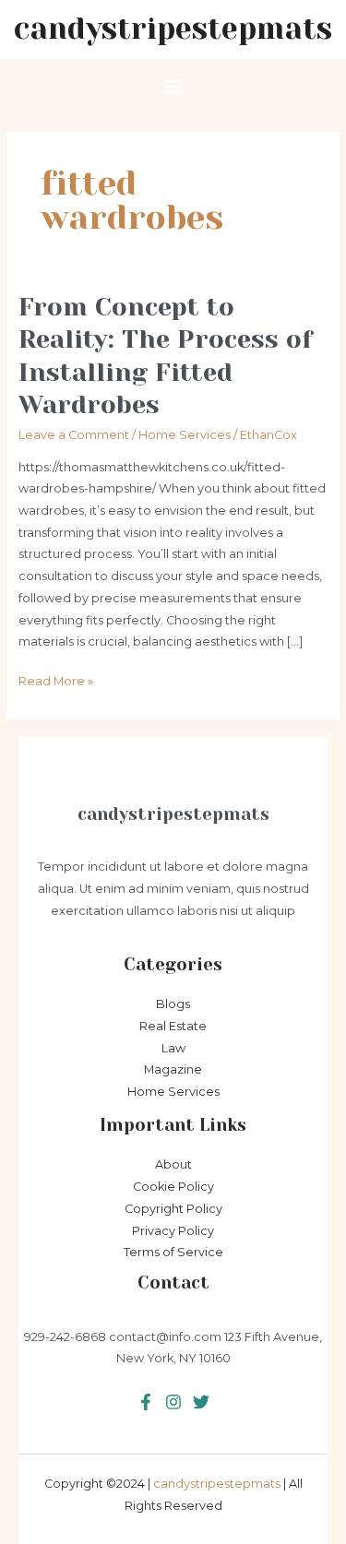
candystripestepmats (173, 29)
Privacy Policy (173, 1231)
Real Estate (173, 1026)
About (173, 1164)
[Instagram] (201, 1402)
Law (173, 1048)
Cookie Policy (173, 1187)
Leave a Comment (73, 435)
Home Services (184, 435)
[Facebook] (145, 1402)
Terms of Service (173, 1252)
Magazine (173, 1069)
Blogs (173, 1004)
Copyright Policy (173, 1209)
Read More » (55, 683)
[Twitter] (173, 1402)
